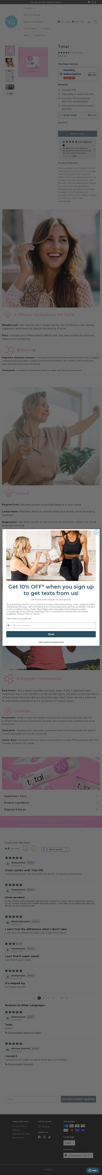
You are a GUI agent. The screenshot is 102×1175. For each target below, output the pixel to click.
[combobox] (10, 625)
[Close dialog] (96, 532)
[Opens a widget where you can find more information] (93, 1171)
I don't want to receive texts (51, 642)
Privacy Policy (24, 614)
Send (51, 634)
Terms (36, 614)
